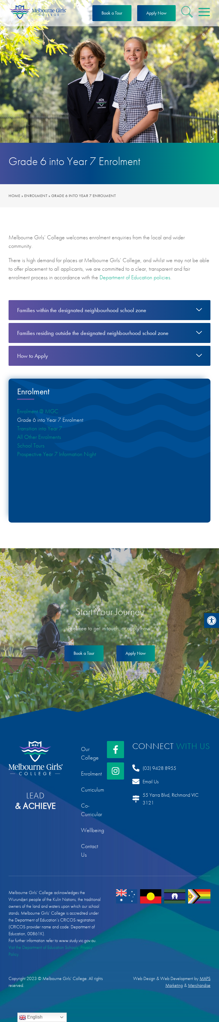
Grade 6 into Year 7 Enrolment (50, 420)
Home (14, 195)
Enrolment (36, 195)
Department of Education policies (135, 277)
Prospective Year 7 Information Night (56, 454)
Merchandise (199, 985)
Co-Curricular (90, 810)
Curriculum (90, 789)
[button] (211, 620)
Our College (90, 753)
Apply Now (156, 13)
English (34, 1017)
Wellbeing (90, 830)
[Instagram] (115, 771)
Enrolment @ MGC (37, 411)
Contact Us (89, 850)
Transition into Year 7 (39, 428)
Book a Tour (112, 13)
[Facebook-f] (115, 749)
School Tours (30, 445)
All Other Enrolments (39, 437)
